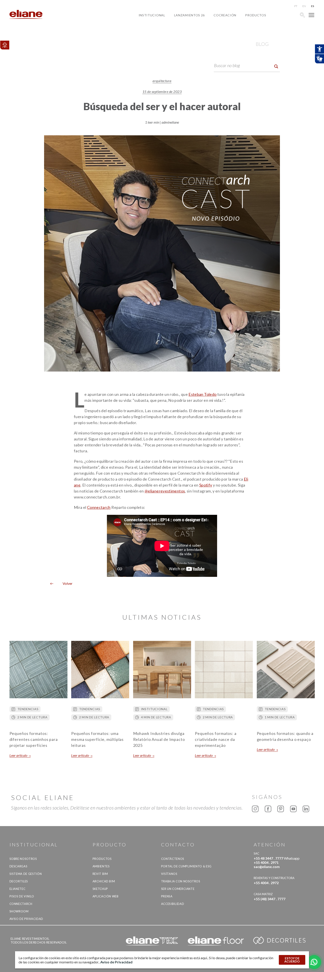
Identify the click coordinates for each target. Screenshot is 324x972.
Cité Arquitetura (233, 25)
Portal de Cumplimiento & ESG (186, 866)
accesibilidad (172, 904)
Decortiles (18, 881)
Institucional (152, 15)
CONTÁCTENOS (172, 859)
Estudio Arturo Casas (237, 35)
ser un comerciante (178, 889)
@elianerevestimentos (165, 491)
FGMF (221, 30)
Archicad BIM (104, 881)
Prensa (167, 896)
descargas (18, 866)
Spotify (205, 485)
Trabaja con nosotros (180, 881)
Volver (66, 583)
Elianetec (17, 889)
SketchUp (100, 889)
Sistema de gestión (25, 874)
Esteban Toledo (202, 394)
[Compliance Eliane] (4, 45)
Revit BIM (100, 874)
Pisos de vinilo (21, 896)
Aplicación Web (106, 896)
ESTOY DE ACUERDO (292, 959)
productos (255, 15)
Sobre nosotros (23, 859)
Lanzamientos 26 (189, 15)
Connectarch (99, 507)
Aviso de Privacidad (26, 919)
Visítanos (169, 874)
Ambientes (101, 866)
